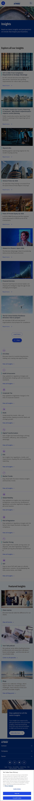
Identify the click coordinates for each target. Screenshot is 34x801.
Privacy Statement (9, 785)
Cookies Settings (17, 789)
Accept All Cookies (17, 798)
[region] (17, 785)
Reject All (17, 793)
